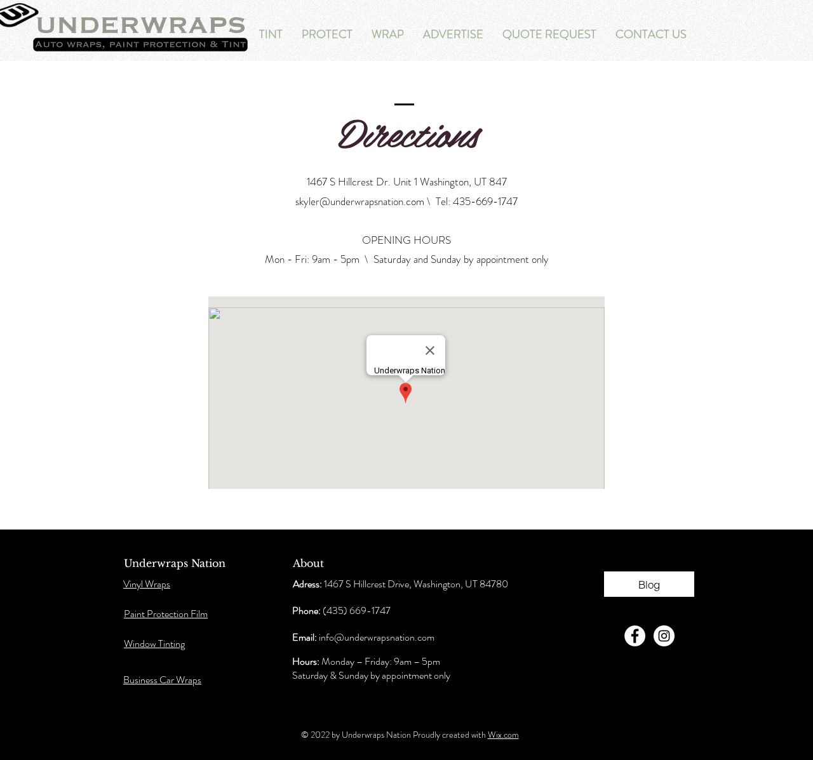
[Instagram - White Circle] (664, 635)
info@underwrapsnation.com (376, 637)
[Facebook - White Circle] (634, 635)
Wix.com (503, 734)
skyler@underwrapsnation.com (359, 201)
